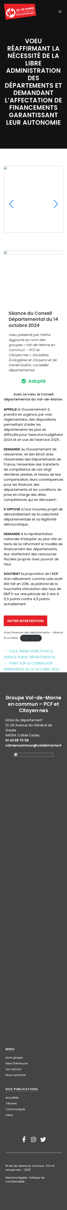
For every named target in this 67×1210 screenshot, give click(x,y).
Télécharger (31, 638)
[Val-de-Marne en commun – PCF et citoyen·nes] (20, 12)
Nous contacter (16, 1075)
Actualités (12, 1098)
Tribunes (11, 1103)
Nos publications (22, 1089)
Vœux (9, 1115)
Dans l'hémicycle (17, 1063)
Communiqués (15, 1109)
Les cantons (13, 1069)
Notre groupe (14, 1057)
